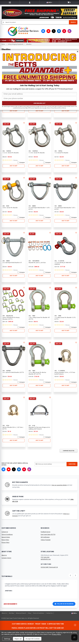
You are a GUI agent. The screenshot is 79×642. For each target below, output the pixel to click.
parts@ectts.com (46, 559)
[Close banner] (75, 625)
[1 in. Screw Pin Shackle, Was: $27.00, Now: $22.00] (65, 135)
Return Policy (5, 540)
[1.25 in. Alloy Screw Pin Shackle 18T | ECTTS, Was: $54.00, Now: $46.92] (40, 300)
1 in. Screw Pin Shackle (61, 152)
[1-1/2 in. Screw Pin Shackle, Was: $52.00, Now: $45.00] (13, 135)
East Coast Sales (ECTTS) (48, 534)
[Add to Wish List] (24, 122)
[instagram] (69, 31)
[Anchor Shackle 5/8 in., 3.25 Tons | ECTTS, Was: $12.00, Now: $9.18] (13, 410)
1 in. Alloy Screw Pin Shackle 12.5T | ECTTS (65, 318)
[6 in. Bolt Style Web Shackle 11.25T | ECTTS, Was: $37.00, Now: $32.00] (40, 190)
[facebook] (43, 31)
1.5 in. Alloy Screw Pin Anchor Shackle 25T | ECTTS (37, 373)
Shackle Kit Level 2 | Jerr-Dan (37, 262)
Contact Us (5, 532)
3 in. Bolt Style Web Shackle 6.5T (12, 262)
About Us (4, 555)
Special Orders (6, 537)
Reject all (18, 639)
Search (73, 22)
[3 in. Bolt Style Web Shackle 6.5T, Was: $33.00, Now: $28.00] (13, 245)
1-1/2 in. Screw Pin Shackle (11, 152)
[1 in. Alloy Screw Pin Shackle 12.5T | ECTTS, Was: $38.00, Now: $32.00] (65, 300)
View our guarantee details (59, 485)
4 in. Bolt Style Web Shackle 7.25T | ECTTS (65, 208)
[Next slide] (75, 575)
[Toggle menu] (10, 2)
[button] (39, 40)
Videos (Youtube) (46, 540)
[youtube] (48, 31)
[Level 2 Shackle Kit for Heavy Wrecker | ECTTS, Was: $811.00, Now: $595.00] (13, 300)
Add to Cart (13, 111)
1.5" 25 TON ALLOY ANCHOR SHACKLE (63, 263)
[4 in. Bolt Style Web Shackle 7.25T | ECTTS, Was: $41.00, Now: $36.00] (65, 190)
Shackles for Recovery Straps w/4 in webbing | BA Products (39, 428)
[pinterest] (64, 31)
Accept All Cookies (33, 639)
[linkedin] (59, 31)
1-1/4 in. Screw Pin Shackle (37, 152)
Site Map (11, 613)
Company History (6, 558)
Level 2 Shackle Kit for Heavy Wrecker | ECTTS (11, 318)
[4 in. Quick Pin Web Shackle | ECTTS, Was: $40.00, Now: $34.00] (13, 355)
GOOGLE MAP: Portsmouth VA (49, 567)
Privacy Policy (5, 542)
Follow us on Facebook (65, 604)
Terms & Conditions (7, 534)
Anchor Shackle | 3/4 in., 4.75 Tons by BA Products (65, 373)
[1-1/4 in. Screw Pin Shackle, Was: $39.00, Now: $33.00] (40, 135)
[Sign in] (29, 2)
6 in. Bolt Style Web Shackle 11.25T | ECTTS (39, 208)
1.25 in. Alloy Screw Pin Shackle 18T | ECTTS (39, 318)
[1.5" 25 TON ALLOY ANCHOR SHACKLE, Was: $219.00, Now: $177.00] (65, 245)
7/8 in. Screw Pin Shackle (10, 207)
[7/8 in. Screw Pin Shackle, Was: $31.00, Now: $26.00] (13, 190)
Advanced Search (21, 613)
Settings (7, 639)
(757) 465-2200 (45, 557)
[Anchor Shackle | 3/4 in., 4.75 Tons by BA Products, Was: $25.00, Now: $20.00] (65, 355)
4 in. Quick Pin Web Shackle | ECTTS (13, 372)
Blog (29, 613)
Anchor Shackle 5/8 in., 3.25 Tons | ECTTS (13, 428)
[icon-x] (54, 31)
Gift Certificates (45, 537)
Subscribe (72, 464)
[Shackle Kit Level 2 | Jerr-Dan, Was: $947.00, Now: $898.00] (40, 245)
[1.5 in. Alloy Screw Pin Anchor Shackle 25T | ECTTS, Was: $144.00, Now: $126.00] (40, 355)
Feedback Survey (45, 532)
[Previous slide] (70, 575)
